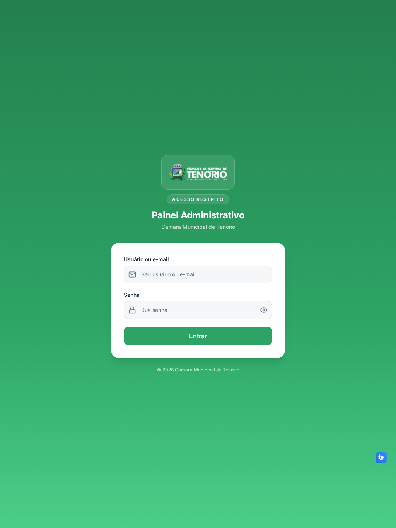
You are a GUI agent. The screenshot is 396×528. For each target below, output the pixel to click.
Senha (132, 294)
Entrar (198, 336)
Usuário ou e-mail (146, 259)
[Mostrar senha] (264, 310)
